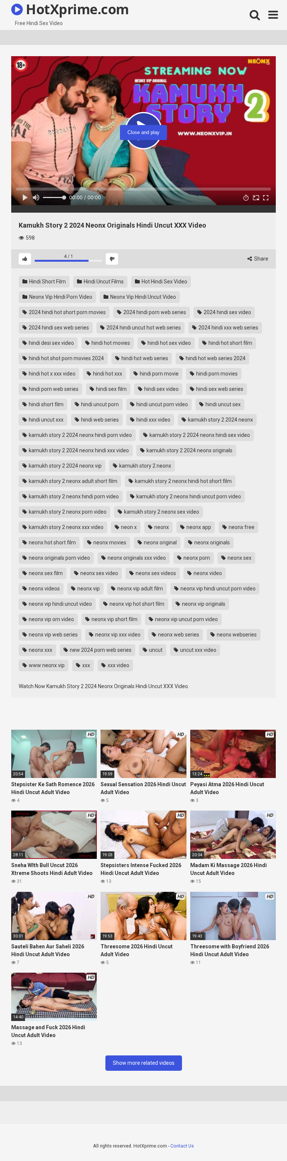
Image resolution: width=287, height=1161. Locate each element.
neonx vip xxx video (117, 635)
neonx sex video (98, 573)
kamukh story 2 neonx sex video (161, 512)
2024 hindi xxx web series (227, 328)
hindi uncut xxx (46, 420)
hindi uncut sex (222, 404)
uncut (155, 650)
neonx (161, 527)
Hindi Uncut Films (103, 282)
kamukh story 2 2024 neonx (220, 420)
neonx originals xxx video (136, 558)
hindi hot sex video (168, 343)
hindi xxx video (152, 420)
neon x (128, 527)
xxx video (118, 665)
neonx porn (196, 558)
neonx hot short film (52, 542)
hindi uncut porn (99, 404)
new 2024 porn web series (100, 650)
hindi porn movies (216, 374)
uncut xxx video (197, 650)
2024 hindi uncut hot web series (143, 328)
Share (260, 259)
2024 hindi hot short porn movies (67, 312)
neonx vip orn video (51, 619)
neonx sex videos (155, 573)
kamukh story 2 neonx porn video (67, 512)
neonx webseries (236, 635)
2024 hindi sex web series (58, 328)
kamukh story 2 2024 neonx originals (188, 450)
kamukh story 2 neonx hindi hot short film (183, 481)
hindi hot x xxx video (51, 374)
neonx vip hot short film (136, 604)
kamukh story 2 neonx (144, 466)
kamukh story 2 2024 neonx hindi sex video (199, 435)
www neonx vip (46, 665)
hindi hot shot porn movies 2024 (66, 358)
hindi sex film (111, 389)
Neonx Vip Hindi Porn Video (60, 297)
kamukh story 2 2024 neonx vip (65, 466)
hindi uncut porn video (161, 404)
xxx (85, 665)
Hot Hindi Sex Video (164, 282)
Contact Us (182, 1146)
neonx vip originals (203, 604)
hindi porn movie (159, 374)
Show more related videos (144, 1063)
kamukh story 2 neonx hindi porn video (73, 496)
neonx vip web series (53, 635)
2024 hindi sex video (227, 312)
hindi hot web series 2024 (215, 358)
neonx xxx (40, 650)
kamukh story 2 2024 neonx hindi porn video (80, 435)
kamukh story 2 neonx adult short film (72, 481)
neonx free (241, 527)
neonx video (207, 573)
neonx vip (88, 589)
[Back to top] (262, 1138)
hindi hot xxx (107, 374)
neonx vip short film (114, 619)
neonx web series (178, 635)
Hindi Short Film (47, 282)
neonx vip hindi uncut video (60, 604)
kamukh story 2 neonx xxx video (66, 527)
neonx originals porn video (59, 558)
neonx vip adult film (139, 589)
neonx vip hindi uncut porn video (217, 589)
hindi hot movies (110, 343)
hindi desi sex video (51, 343)
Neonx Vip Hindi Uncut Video (142, 297)
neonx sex (238, 558)
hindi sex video (161, 389)
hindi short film (46, 404)
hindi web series (99, 420)
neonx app (198, 527)
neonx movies (109, 542)
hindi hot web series (144, 358)
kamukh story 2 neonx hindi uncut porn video (188, 496)
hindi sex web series (219, 389)
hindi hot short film (229, 343)
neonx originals (211, 542)
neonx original (160, 542)
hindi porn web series (53, 389)
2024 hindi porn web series (154, 312)
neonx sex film (45, 573)
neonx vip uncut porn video (186, 619)
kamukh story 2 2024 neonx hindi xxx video (78, 450)
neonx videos (44, 589)
